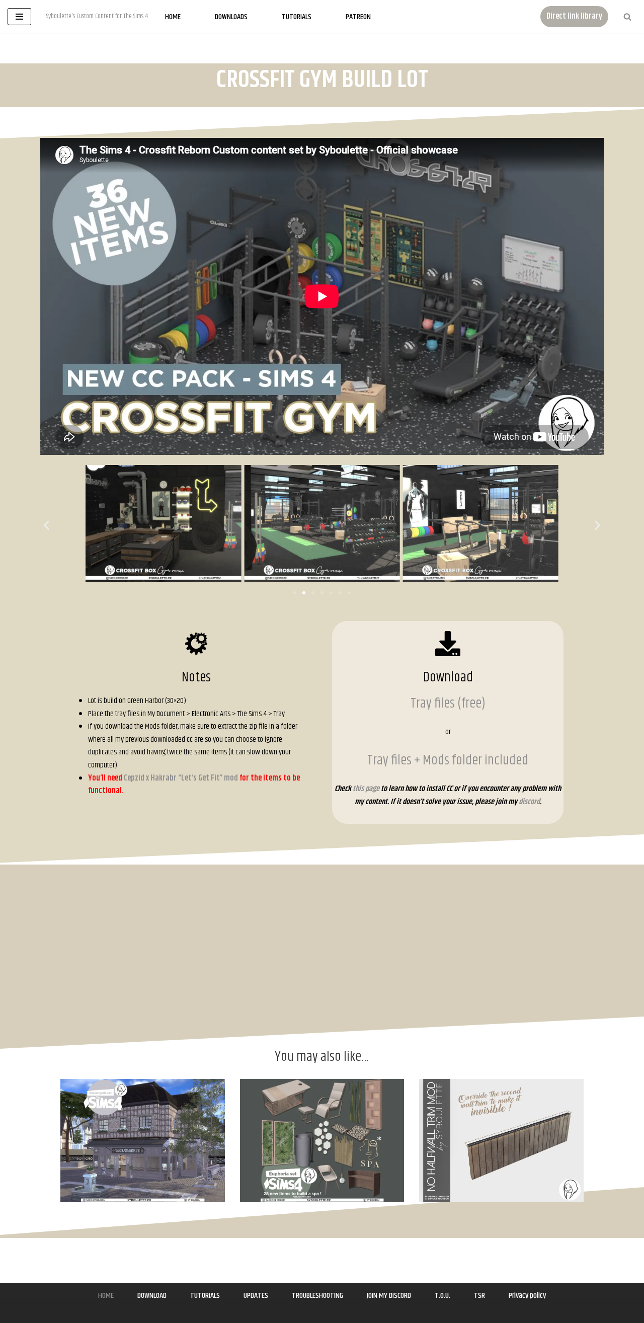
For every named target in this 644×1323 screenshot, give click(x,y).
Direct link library (574, 16)
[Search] (627, 17)
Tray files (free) (448, 703)
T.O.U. (442, 1295)
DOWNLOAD (152, 1295)
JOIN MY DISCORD (389, 1295)
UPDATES (256, 1295)
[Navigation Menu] (19, 16)
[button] (46, 525)
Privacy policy (527, 1295)
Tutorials (296, 17)
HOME (106, 1295)
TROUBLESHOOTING (317, 1295)
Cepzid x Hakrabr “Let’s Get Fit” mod (180, 778)
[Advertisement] (589, 259)
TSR (479, 1295)
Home (173, 17)
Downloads (231, 17)
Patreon (358, 17)
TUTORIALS (205, 1295)
